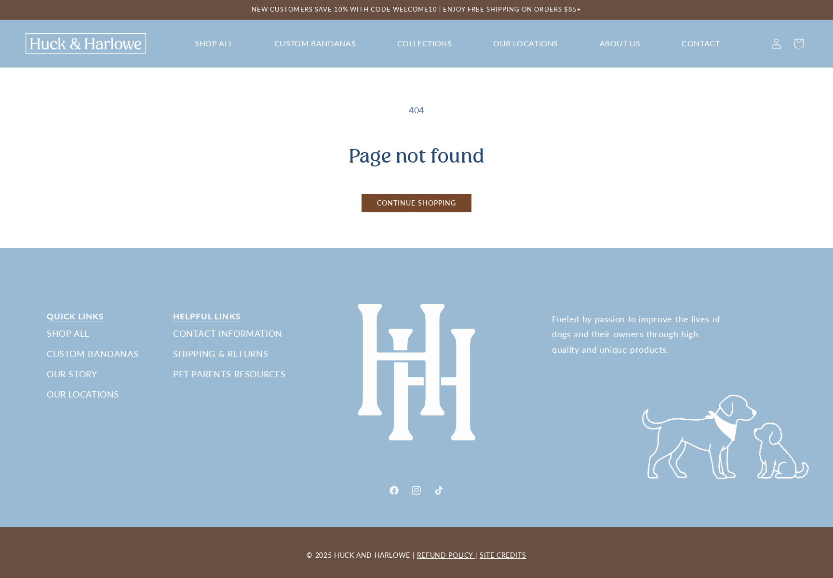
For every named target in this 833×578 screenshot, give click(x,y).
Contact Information (227, 333)
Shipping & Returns (220, 353)
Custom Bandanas (92, 353)
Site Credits (503, 555)
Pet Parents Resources (229, 374)
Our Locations (83, 394)
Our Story (72, 374)
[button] (214, 44)
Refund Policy (446, 555)
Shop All (68, 333)
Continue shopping (417, 203)
